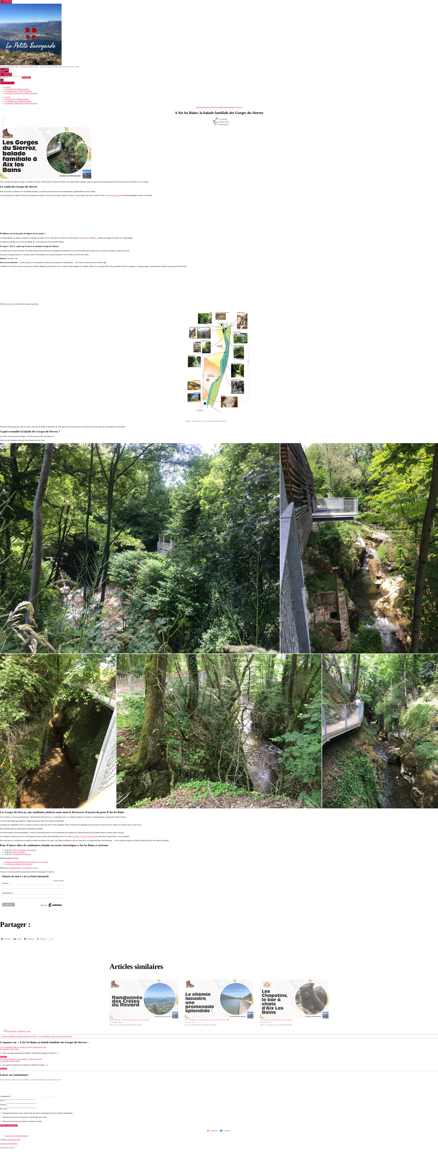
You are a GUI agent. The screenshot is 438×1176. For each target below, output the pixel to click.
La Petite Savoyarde (13, 1140)
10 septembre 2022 (222, 122)
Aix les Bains (12, 1031)
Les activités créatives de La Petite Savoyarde (21, 93)
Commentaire (5, 1096)
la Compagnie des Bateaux (21, 854)
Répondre (3, 1057)
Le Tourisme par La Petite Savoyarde (18, 91)
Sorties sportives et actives (232, 107)
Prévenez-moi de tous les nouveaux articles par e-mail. (22, 1121)
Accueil (7, 87)
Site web (3, 1109)
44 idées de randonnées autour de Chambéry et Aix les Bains (26, 862)
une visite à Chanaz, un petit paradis (85, 836)
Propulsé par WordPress (8, 1144)
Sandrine (224, 119)
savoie (28, 1031)
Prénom (5, 883)
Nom (2, 1100)
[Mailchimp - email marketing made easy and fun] (51, 907)
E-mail (3, 1104)
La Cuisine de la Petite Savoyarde (17, 89)
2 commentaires (222, 124)
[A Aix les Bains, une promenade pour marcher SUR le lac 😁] (219, 999)
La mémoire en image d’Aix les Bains (18, 864)
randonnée (21, 1031)
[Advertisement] (68, 214)
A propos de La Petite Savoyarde (16, 1136)
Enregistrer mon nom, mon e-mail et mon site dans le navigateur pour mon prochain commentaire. (38, 1113)
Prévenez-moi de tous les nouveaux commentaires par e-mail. (25, 1117)
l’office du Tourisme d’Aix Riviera (23, 850)
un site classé (114, 195)
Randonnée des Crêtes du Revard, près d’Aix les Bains (129, 1020)
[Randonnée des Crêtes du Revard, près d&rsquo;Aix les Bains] (144, 999)
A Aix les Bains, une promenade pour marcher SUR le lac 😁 (207, 1020)
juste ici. (86, 238)
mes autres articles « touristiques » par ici (23, 868)
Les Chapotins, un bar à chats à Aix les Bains (276, 1020)
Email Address (8, 893)
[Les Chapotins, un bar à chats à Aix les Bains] (294, 999)
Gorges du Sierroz (18, 852)
